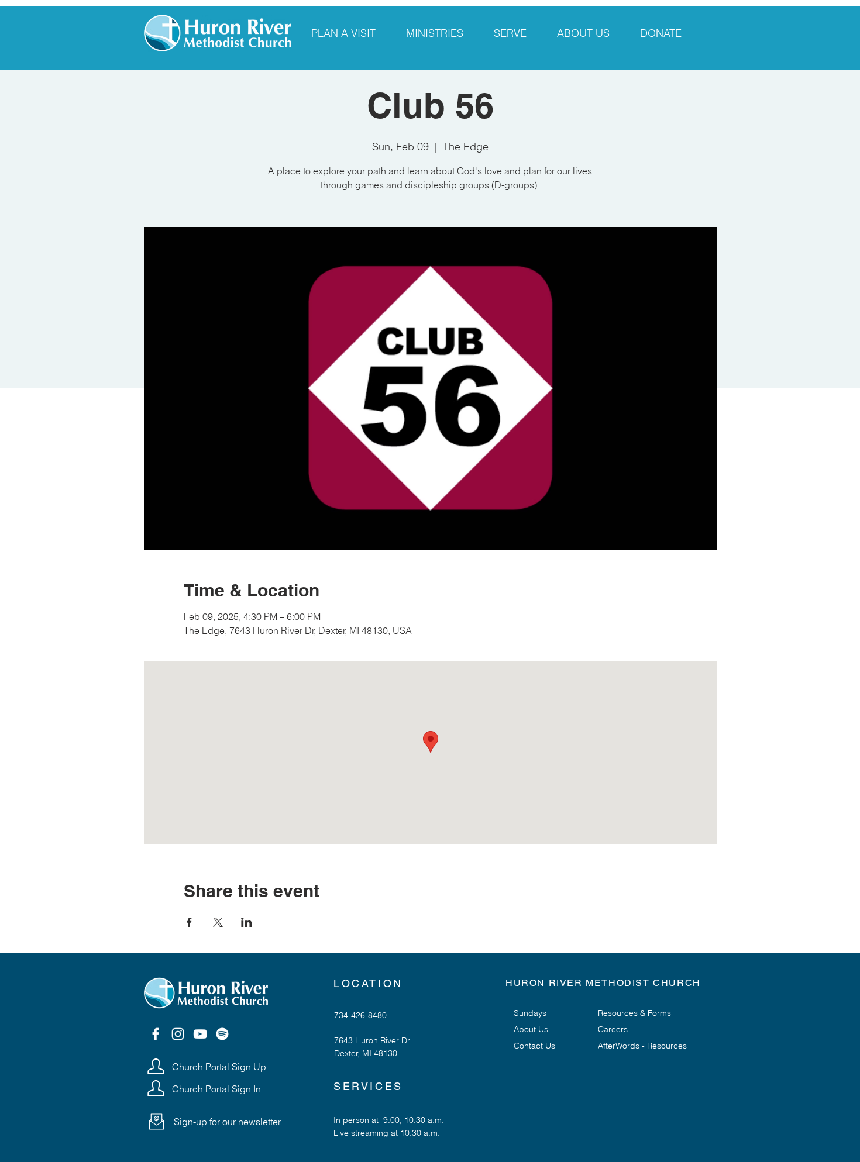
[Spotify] (222, 1034)
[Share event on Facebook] (189, 922)
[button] (156, 1121)
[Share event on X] (217, 922)
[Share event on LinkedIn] (246, 922)
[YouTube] (200, 1034)
